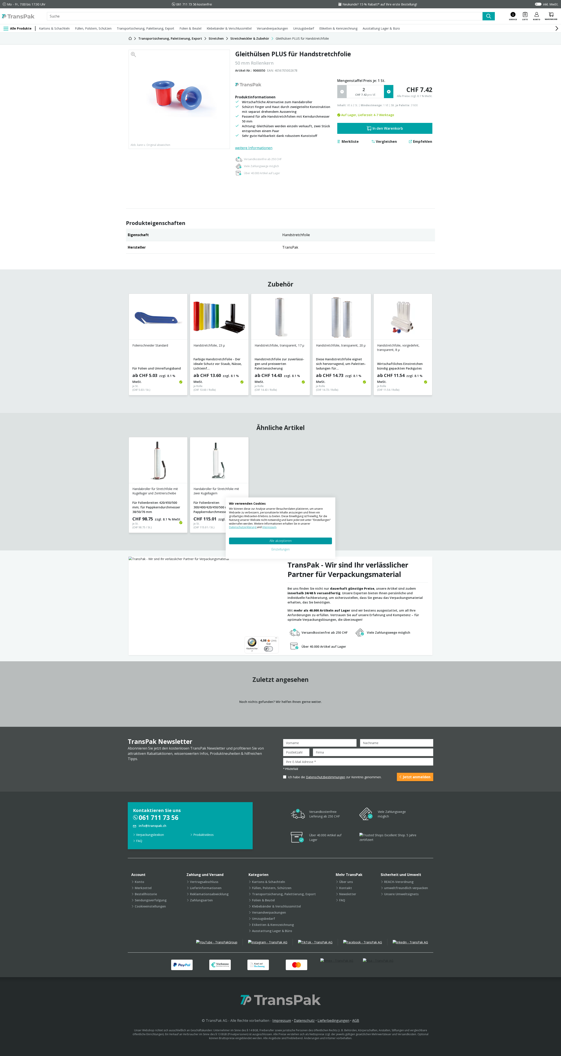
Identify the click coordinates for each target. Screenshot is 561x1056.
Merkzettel (143, 888)
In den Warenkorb (388, 128)
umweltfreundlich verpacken (406, 888)
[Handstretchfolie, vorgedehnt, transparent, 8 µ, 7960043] (403, 318)
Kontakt (345, 888)
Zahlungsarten (201, 900)
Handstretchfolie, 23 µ (209, 345)
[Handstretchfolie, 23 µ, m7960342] (219, 318)
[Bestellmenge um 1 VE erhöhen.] (388, 91)
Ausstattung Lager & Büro (381, 28)
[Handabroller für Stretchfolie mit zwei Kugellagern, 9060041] (219, 462)
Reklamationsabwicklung (209, 894)
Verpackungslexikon (150, 835)
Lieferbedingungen (333, 1020)
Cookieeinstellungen (150, 906)
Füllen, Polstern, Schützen (93, 28)
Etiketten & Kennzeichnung (338, 28)
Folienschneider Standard (150, 345)
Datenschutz (304, 1020)
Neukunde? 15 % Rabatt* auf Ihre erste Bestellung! (380, 4)
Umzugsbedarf (303, 28)
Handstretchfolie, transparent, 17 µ (279, 345)
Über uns (346, 882)
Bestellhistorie (146, 894)
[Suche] (489, 16)
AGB (355, 1020)
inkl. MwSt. (550, 4)
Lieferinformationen (206, 888)
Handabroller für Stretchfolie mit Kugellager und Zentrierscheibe (155, 491)
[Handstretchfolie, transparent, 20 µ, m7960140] (341, 318)
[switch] (268, 648)
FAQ (139, 841)
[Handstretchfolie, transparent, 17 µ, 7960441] (280, 318)
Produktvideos (203, 835)
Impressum (281, 1020)
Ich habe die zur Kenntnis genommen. (335, 777)
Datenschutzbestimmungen (325, 777)
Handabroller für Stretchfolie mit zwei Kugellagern (216, 491)
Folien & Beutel (190, 28)
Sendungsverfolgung (151, 900)
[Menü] (276, 639)
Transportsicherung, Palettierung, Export (145, 28)
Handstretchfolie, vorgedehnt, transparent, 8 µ (398, 347)
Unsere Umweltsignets (401, 894)
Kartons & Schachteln (54, 28)
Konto (139, 882)
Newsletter (347, 894)
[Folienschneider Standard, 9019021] (158, 318)
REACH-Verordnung (399, 882)
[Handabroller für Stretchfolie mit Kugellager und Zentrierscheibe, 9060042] (158, 462)
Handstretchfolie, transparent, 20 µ (341, 345)
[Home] (130, 38)
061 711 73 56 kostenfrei (194, 4)
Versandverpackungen (272, 28)
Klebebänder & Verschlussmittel (229, 28)
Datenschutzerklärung (243, 527)
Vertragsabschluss (204, 882)
